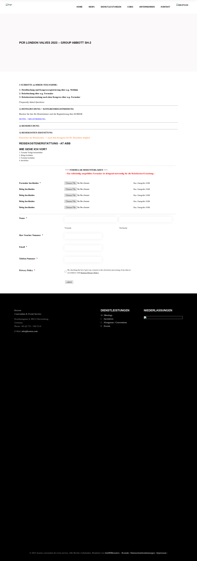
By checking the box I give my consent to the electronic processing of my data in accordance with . (99, 271)
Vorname (68, 228)
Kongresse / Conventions (115, 322)
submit (69, 282)
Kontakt (125, 553)
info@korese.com (30, 331)
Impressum (161, 553)
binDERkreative (112, 553)
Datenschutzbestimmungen (143, 553)
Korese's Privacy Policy (90, 273)
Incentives (108, 319)
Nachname (123, 228)
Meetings (108, 315)
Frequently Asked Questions (31, 102)
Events (107, 326)
